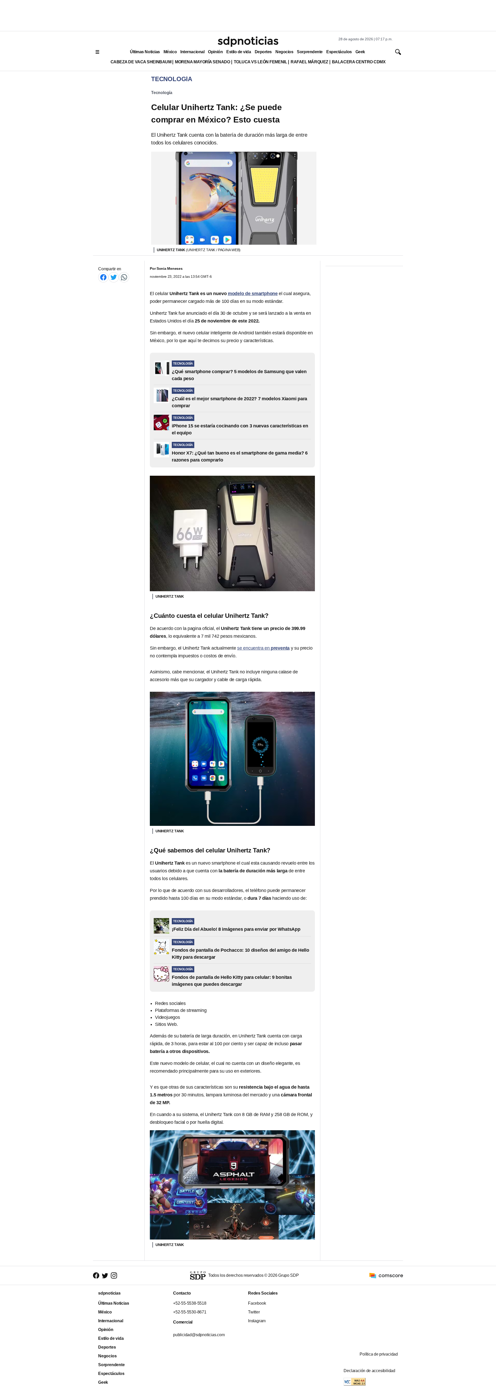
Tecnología (161, 92)
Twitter (254, 1312)
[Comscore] (386, 1275)
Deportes (263, 52)
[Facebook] (103, 277)
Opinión (215, 52)
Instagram (257, 1321)
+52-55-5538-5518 (189, 1303)
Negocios (284, 52)
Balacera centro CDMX (359, 62)
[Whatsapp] (124, 277)
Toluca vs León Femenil (260, 62)
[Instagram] (114, 1275)
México (170, 52)
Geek (360, 52)
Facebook (257, 1303)
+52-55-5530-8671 (189, 1312)
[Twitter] (114, 277)
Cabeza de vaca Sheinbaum (141, 62)
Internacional (192, 52)
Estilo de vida (238, 52)
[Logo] (248, 41)
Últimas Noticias (145, 52)
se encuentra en (263, 648)
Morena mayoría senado (202, 62)
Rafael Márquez (309, 62)
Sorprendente (310, 52)
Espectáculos (339, 52)
